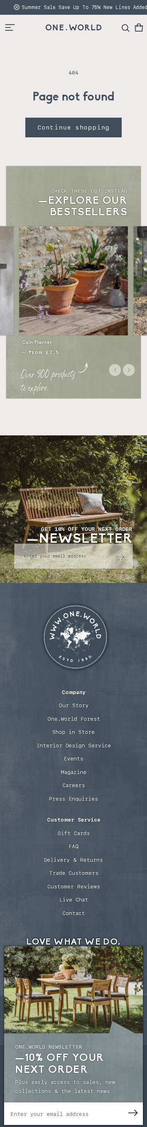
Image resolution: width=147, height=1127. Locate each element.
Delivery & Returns (73, 860)
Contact (73, 913)
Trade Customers (73, 873)
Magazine (74, 772)
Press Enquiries (73, 799)
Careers (73, 785)
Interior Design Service (73, 745)
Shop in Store (73, 732)
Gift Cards (74, 833)
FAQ (74, 846)
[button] (139, 27)
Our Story (74, 705)
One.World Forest (73, 719)
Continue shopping (73, 127)
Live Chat (73, 900)
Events (73, 759)
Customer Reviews (73, 886)
